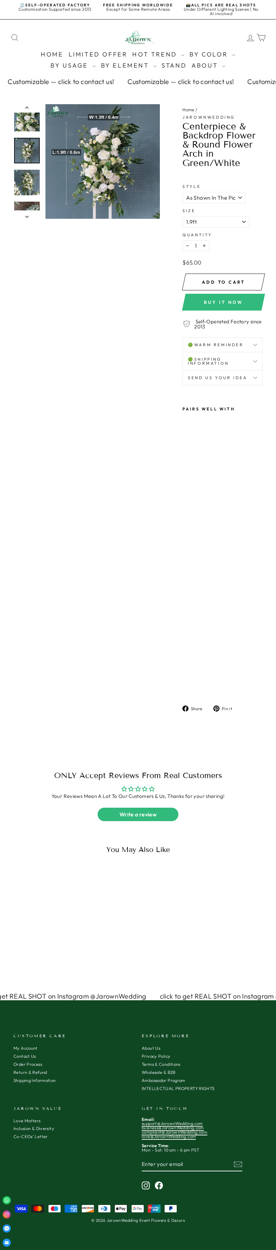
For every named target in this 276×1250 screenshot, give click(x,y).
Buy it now (223, 302)
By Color (209, 54)
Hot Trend (155, 54)
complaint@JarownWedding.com (174, 1132)
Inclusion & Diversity (33, 1128)
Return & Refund (30, 1072)
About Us (151, 1048)
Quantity (197, 235)
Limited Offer (98, 54)
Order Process (27, 1064)
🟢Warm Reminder (215, 344)
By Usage (70, 65)
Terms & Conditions (161, 1064)
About (206, 65)
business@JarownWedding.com (173, 1127)
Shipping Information (34, 1080)
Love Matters (27, 1120)
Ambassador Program (163, 1080)
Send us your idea (217, 377)
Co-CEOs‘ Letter (30, 1136)
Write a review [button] (138, 814)
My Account (25, 1048)
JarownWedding (208, 117)
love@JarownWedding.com (169, 1136)
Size (188, 211)
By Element (126, 65)
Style (191, 187)
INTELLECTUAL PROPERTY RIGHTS (178, 1088)
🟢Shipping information (208, 361)
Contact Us (24, 1056)
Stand (174, 65)
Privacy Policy (156, 1056)
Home (52, 54)
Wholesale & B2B (159, 1072)
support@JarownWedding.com (172, 1123)
